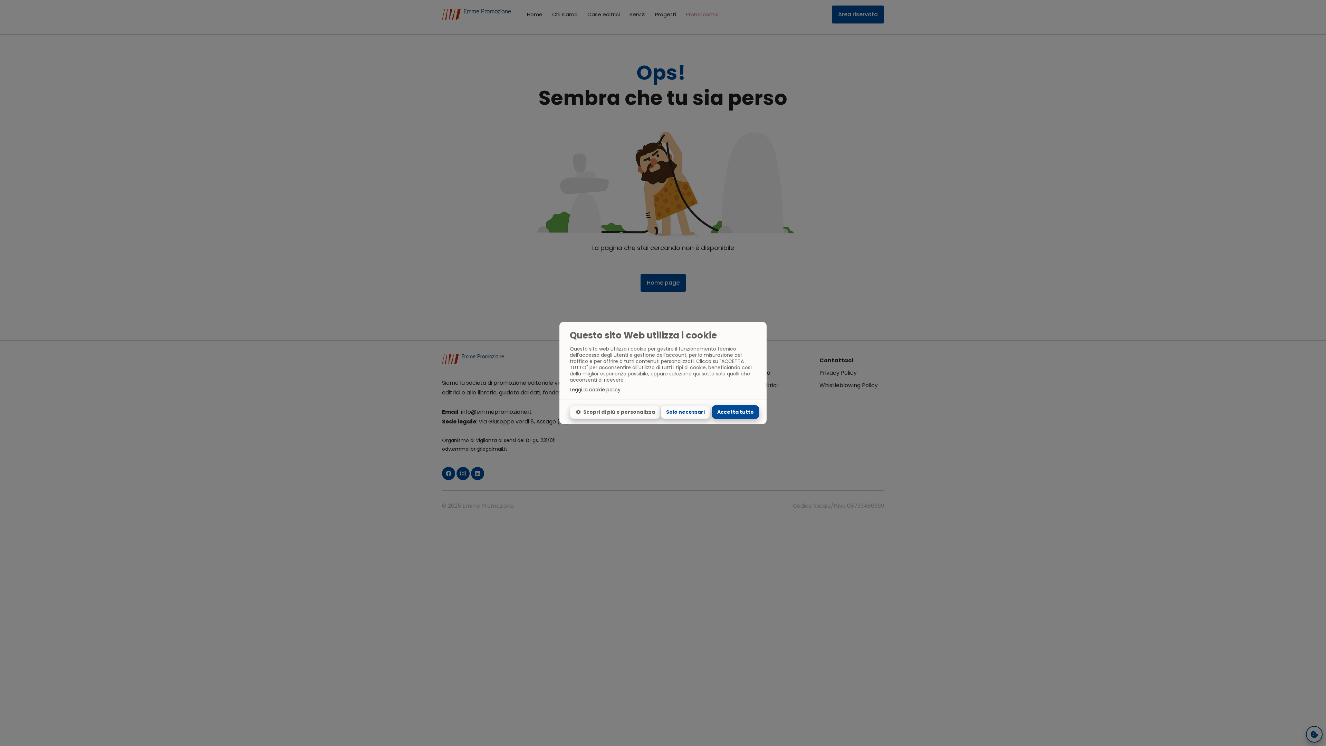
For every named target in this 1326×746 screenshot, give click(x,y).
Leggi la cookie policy (595, 389)
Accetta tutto (735, 412)
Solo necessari (685, 412)
